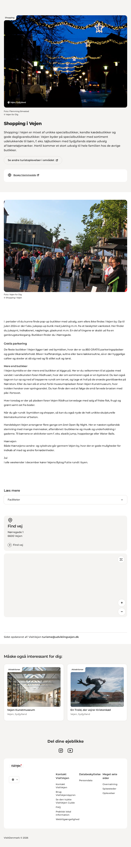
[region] (65, 585)
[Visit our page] (61, 750)
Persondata (85, 780)
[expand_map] (121, 559)
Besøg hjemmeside (24, 175)
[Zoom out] (122, 612)
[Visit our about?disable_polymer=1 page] (70, 750)
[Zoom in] (122, 603)
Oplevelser (109, 793)
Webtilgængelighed (67, 819)
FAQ (58, 807)
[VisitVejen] (16, 766)
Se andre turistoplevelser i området (31, 160)
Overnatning (110, 784)
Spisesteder (109, 788)
